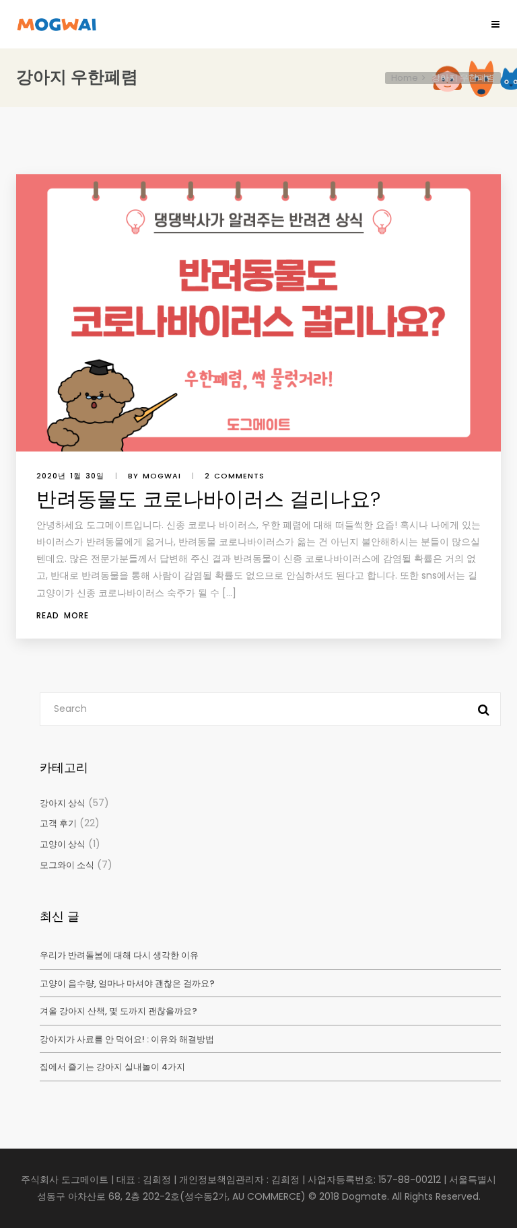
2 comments (235, 475)
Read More (62, 615)
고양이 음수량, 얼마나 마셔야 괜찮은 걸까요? (127, 983)
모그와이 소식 (67, 865)
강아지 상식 (62, 803)
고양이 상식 (62, 844)
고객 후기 (58, 823)
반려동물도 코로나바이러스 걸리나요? (208, 498)
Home (404, 77)
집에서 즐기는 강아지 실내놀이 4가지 (112, 1066)
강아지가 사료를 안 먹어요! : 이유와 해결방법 (127, 1039)
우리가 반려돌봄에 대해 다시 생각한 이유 (119, 955)
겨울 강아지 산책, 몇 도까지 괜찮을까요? (118, 1011)
